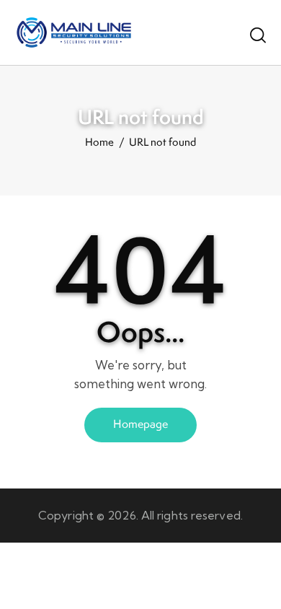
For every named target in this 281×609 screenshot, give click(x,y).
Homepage (140, 423)
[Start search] (258, 34)
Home (99, 142)
